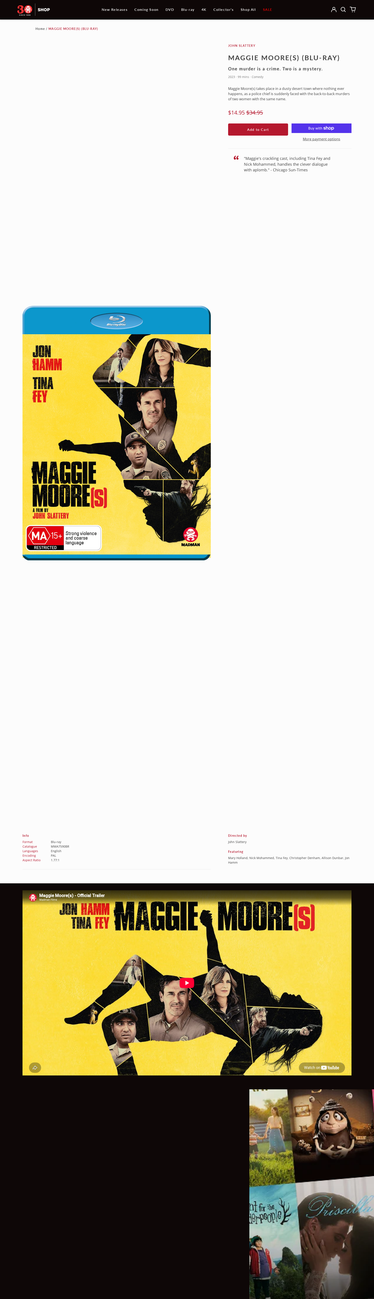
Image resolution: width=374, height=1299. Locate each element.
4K (204, 9)
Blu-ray (188, 9)
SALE (267, 9)
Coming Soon (146, 9)
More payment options (321, 139)
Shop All (248, 9)
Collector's (223, 9)
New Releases (114, 9)
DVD (170, 9)
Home (40, 29)
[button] (343, 9)
